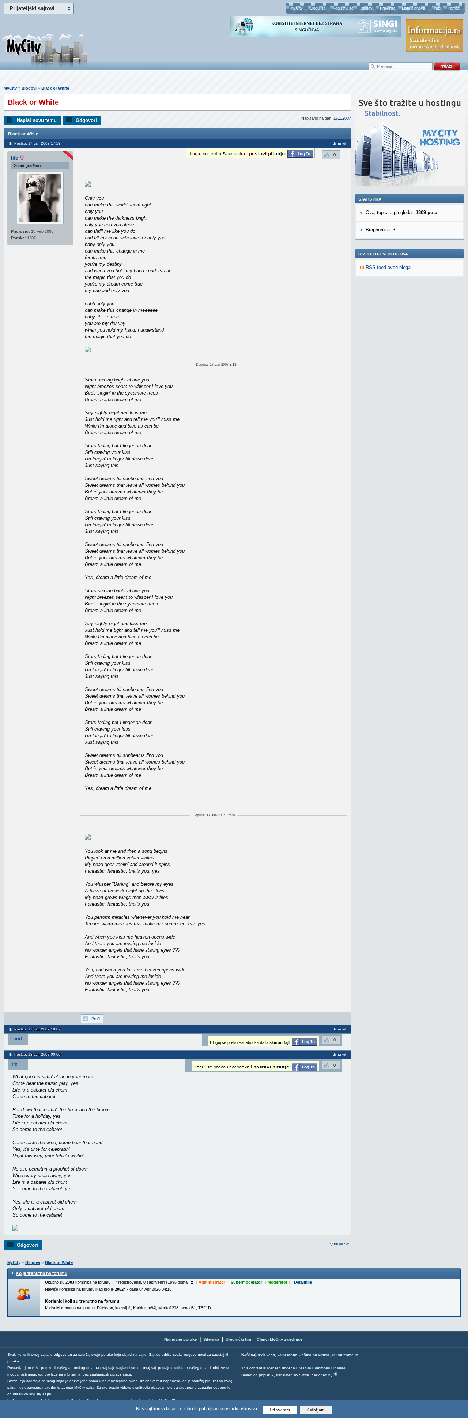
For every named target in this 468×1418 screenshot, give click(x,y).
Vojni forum (287, 1355)
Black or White (55, 88)
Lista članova (413, 8)
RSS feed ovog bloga (388, 267)
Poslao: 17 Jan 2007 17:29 (37, 143)
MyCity (296, 8)
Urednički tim (238, 1339)
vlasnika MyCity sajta (32, 1394)
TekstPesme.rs (345, 1355)
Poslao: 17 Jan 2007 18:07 (37, 1029)
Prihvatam (280, 1410)
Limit (16, 1038)
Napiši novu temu (37, 120)
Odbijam (316, 1410)
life (14, 158)
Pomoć (454, 8)
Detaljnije (303, 1282)
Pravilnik (387, 8)
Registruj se (343, 8)
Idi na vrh (342, 1244)
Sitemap (211, 1339)
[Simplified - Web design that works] (335, 1374)
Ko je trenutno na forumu (41, 1273)
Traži (436, 8)
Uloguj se (317, 8)
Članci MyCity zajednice (279, 1339)
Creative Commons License (321, 1368)
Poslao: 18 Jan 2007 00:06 (37, 1054)
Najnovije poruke (180, 1339)
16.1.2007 (342, 118)
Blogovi (367, 8)
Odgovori (86, 120)
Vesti (270, 1355)
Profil (95, 1018)
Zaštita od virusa (314, 1355)
